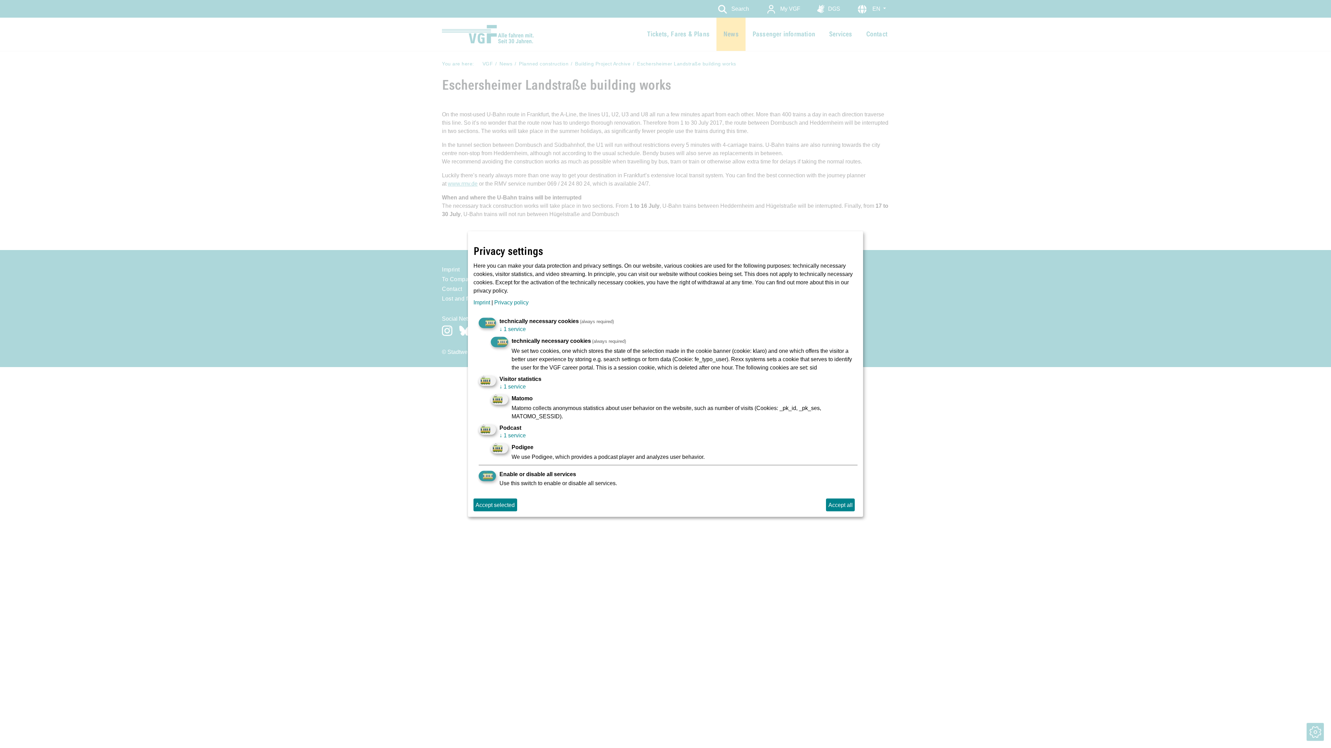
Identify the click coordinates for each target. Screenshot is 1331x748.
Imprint (481, 302)
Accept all (840, 505)
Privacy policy (511, 302)
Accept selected (495, 505)
